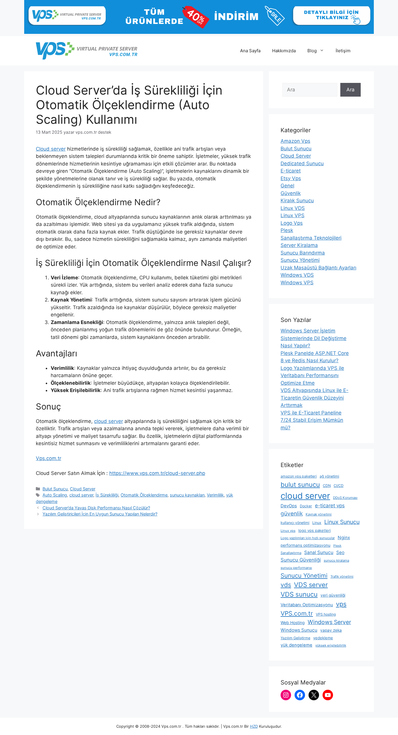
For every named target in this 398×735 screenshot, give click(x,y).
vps (341, 604)
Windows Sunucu (299, 630)
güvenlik (292, 513)
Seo (340, 552)
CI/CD (339, 485)
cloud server (108, 421)
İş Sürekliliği (107, 494)
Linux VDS (293, 208)
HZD (254, 726)
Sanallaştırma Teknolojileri (311, 238)
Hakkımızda (284, 50)
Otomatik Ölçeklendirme (144, 494)
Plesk (287, 230)
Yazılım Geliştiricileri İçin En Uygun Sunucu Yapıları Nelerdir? (100, 513)
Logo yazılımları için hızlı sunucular (308, 538)
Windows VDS (297, 275)
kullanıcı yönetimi (295, 522)
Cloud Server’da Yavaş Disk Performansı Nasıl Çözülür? (96, 507)
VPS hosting (326, 614)
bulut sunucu (300, 484)
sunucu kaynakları (187, 494)
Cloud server (51, 149)
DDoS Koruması (345, 498)
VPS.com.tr (297, 613)
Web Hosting (293, 622)
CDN (327, 485)
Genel (287, 186)
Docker (306, 506)
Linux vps (288, 531)
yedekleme (323, 637)
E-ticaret (291, 171)
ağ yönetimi (329, 476)
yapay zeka (331, 630)
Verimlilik (215, 494)
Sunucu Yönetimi (300, 260)
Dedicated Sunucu (302, 163)
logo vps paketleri (314, 530)
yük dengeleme (296, 645)
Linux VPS (292, 215)
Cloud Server (82, 488)
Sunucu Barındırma (303, 253)
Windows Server (329, 622)
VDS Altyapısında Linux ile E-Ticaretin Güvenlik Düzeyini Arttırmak (314, 397)
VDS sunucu (299, 594)
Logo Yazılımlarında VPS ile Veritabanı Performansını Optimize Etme (312, 375)
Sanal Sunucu (318, 552)
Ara (350, 90)
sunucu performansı (296, 568)
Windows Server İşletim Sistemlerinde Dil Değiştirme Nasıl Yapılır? (313, 338)
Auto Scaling (55, 494)
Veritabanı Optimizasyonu (307, 604)
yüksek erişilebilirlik (330, 645)
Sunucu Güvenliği (301, 560)
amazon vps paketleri (299, 476)
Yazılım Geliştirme (295, 638)
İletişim (343, 50)
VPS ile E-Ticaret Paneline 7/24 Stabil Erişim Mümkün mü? (312, 420)
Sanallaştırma (291, 553)
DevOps (289, 505)
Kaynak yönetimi (319, 514)
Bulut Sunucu (55, 488)
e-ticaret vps (330, 505)
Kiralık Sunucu (297, 200)
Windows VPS (297, 282)
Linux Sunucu (342, 521)
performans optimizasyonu (305, 545)
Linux (316, 522)
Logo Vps (292, 223)
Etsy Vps (291, 178)
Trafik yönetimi (341, 576)
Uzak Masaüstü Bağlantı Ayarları (318, 268)
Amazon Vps (295, 141)
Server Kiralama (299, 245)
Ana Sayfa (250, 50)
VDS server (311, 584)
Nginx (344, 537)
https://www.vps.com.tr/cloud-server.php (157, 473)
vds (286, 584)
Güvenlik (291, 193)
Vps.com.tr (48, 458)
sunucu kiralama (336, 560)
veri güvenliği (332, 595)
